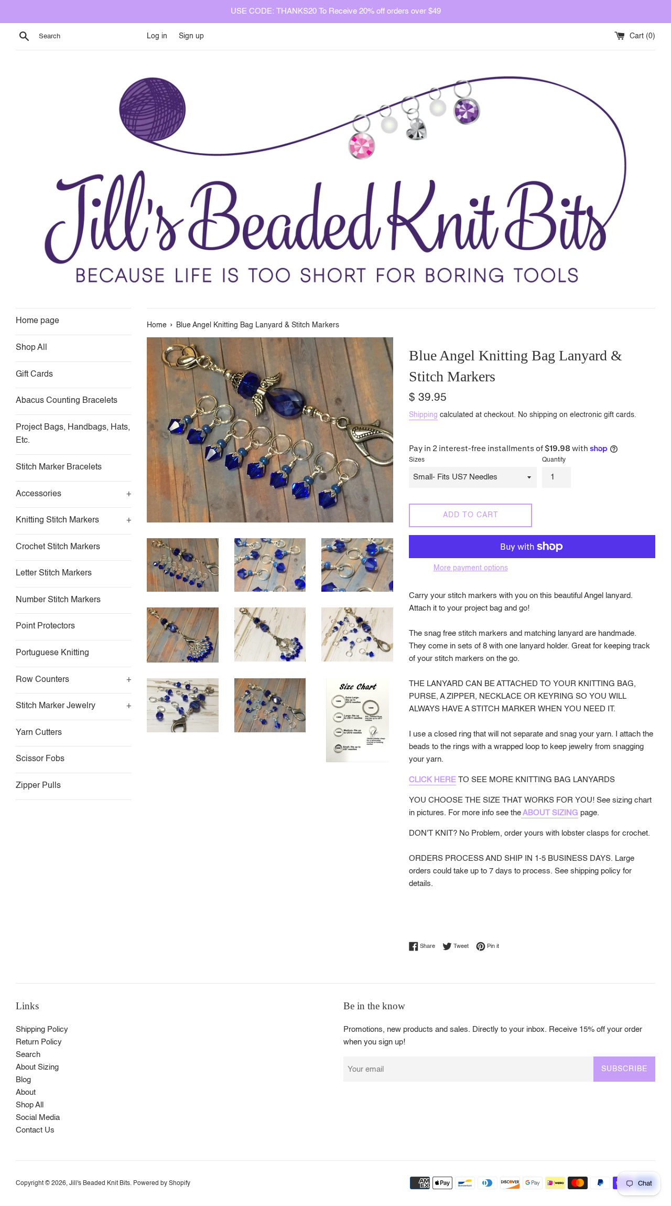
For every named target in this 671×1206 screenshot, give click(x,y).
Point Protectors (45, 626)
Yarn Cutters (39, 733)
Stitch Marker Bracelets (59, 467)
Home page (37, 321)
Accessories (73, 494)
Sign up (191, 36)
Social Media (38, 1118)
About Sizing (37, 1067)
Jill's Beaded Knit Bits (99, 1183)
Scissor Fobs (40, 759)
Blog (23, 1080)
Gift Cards (34, 374)
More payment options (471, 568)
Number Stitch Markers (58, 600)
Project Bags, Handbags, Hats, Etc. (73, 434)
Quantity (554, 460)
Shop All (31, 348)
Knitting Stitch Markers (73, 520)
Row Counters (73, 680)
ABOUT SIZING (549, 813)
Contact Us (35, 1130)
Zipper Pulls (38, 786)
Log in (157, 36)
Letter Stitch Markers (54, 573)
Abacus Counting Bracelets (66, 401)
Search (28, 1055)
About (26, 1092)
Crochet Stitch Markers (58, 547)
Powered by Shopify (161, 1183)
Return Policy (39, 1042)
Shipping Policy (42, 1029)
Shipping (423, 415)
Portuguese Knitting (52, 653)
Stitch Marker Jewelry (73, 706)
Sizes (417, 460)
